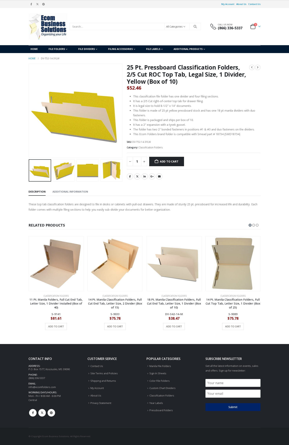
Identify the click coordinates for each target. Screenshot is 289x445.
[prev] (252, 67)
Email (159, 176)
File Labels (153, 49)
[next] (257, 67)
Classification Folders (150, 147)
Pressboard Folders (161, 410)
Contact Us (254, 4)
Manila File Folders (160, 366)
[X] (37, 4)
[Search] (195, 26)
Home (34, 49)
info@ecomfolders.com (42, 387)
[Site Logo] (48, 26)
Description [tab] (37, 191)
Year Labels (156, 403)
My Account (227, 4)
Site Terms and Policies (104, 373)
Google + (152, 176)
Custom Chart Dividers (162, 388)
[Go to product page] (56, 263)
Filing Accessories (120, 49)
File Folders (57, 49)
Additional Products (188, 49)
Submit (232, 407)
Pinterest (51, 413)
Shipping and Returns (103, 381)
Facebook (130, 176)
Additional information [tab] (70, 191)
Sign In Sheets (157, 373)
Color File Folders (159, 381)
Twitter (137, 176)
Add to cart (169, 161)
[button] (29, 111)
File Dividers (86, 49)
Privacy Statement (100, 403)
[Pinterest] (43, 4)
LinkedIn (145, 176)
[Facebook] (31, 4)
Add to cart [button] (56, 326)
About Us (241, 4)
